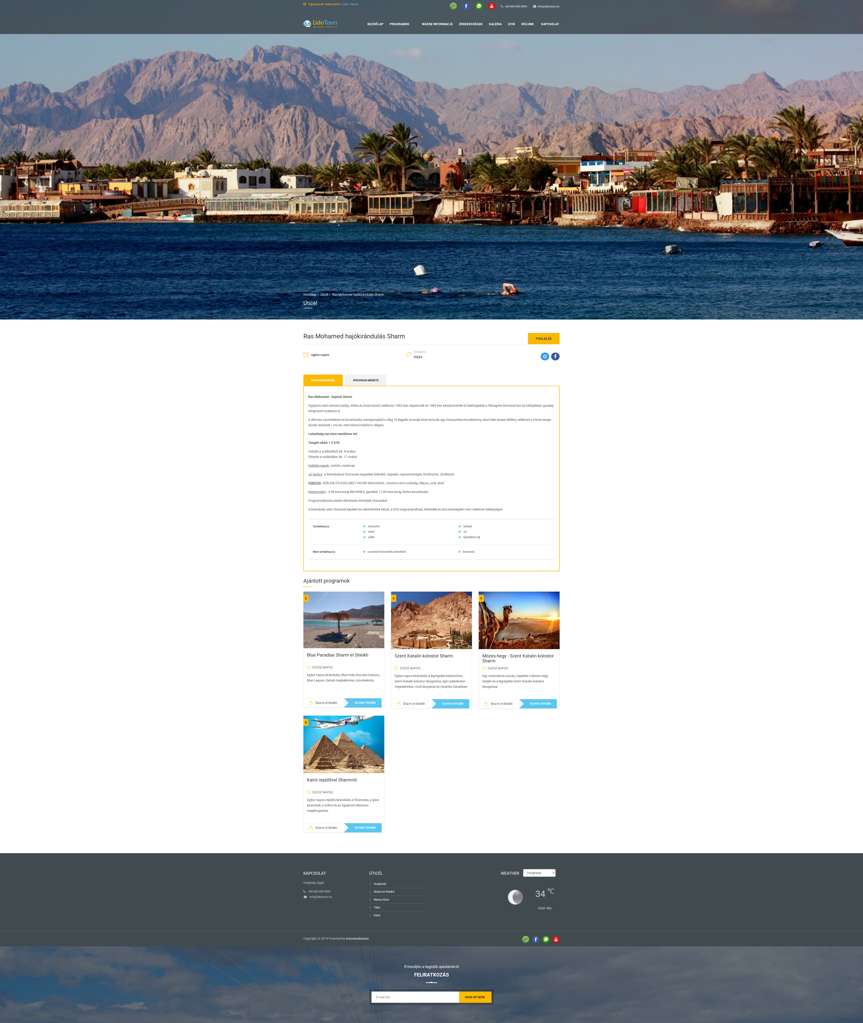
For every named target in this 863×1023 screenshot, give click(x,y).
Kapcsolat (550, 24)
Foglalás (544, 338)
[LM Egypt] (320, 23)
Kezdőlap (375, 24)
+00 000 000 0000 (516, 6)
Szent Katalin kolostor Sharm (424, 656)
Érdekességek (471, 24)
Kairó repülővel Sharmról (332, 780)
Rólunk (527, 24)
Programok (399, 24)
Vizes (418, 357)
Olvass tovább (365, 702)
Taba (377, 907)
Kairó (377, 915)
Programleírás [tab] (323, 380)
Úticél (324, 294)
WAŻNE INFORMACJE (437, 24)
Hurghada (380, 883)
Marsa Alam (381, 899)
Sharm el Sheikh (384, 891)
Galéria (495, 24)
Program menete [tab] (366, 380)
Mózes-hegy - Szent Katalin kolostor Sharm (518, 658)
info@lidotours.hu (549, 6)
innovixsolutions (357, 938)
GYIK (511, 24)
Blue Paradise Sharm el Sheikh (337, 655)
